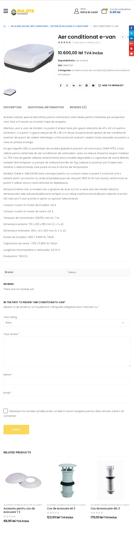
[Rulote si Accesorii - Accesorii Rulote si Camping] (22, 12)
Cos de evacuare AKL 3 (105, 508)
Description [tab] (12, 107)
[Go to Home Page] (4, 26)
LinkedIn (73, 85)
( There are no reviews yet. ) (86, 42)
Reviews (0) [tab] (78, 107)
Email (93, 85)
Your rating (10, 317)
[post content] (23, 480)
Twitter (67, 85)
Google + (80, 85)
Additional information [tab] (46, 107)
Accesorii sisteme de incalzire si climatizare (24, 505)
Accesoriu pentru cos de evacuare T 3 (19, 510)
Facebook (61, 85)
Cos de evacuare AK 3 (61, 508)
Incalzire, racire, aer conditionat (88, 70)
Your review (11, 334)
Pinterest (87, 85)
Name (8, 374)
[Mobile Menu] (6, 11)
